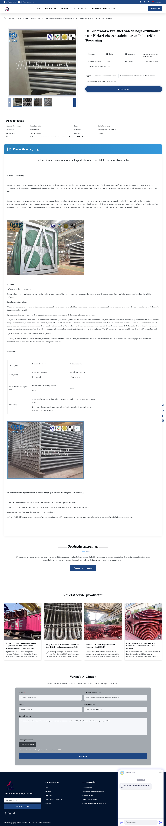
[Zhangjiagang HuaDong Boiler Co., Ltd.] (7, 8)
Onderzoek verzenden (83, 568)
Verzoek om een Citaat (104, 8)
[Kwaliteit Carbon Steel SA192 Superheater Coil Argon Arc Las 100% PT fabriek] (103, 621)
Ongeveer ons (80, 8)
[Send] (160, 822)
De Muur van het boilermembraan (93, 792)
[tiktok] (14, 813)
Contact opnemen (23, 656)
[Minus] (160, 772)
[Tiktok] (148, 2)
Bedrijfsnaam (89, 704)
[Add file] (121, 822)
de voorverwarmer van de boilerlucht (29, 18)
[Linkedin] (144, 2)
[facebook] (5, 813)
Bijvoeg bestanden (26, 739)
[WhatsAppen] (162, 420)
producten (49, 795)
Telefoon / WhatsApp (92, 692)
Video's (64, 8)
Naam (21, 704)
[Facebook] (140, 2)
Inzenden (83, 756)
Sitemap (48, 803)
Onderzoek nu (155, 8)
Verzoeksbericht (26, 716)
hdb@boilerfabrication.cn (27, 2)
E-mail (22, 692)
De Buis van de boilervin (90, 799)
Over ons (48, 792)
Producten (50, 8)
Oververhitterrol (87, 788)
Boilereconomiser (87, 795)
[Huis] (5, 18)
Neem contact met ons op (54, 799)
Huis (38, 8)
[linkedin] (162, 410)
